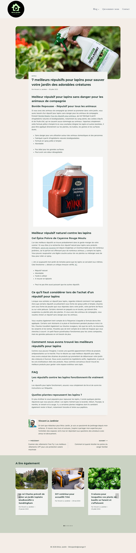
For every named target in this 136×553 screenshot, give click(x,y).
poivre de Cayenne (48, 248)
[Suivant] (117, 495)
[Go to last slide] (19, 495)
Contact (126, 9)
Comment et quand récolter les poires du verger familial (91, 444)
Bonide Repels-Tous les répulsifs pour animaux (57, 116)
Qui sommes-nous (110, 9)
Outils (34, 76)
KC (76, 265)
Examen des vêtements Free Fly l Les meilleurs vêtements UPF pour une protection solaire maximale (47, 445)
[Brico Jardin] (16, 9)
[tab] (64, 525)
